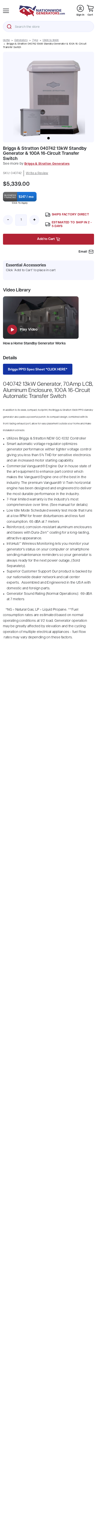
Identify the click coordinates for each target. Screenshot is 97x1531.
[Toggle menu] (5, 10)
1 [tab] (48, 138)
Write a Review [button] (37, 173)
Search (9, 26)
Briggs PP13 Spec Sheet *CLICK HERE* (37, 369)
